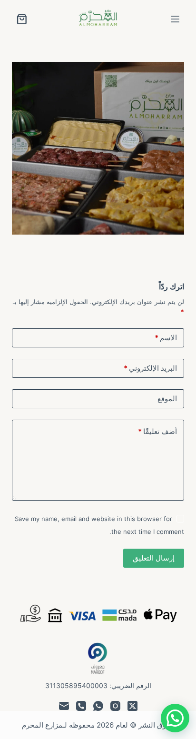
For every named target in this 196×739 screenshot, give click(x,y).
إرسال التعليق (154, 557)
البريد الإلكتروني (150, 368)
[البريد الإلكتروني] (64, 706)
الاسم (166, 337)
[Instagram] (115, 706)
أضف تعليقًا (157, 431)
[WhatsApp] (98, 706)
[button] (175, 718)
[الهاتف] (81, 706)
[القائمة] (175, 19)
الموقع (167, 398)
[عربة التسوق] (22, 19)
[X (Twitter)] (132, 706)
